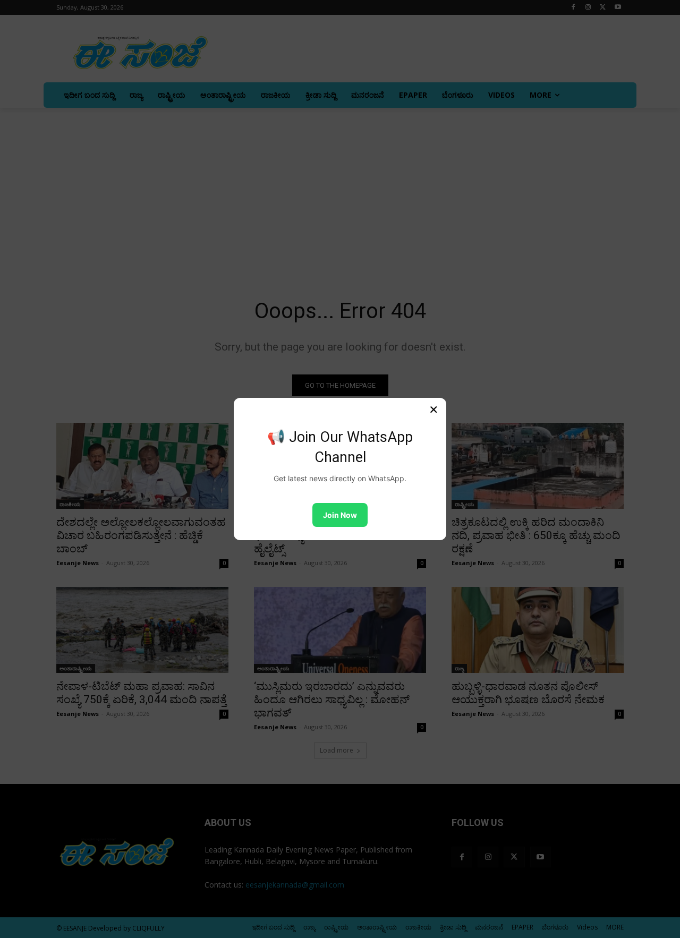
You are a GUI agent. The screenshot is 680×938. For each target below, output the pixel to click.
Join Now (340, 514)
